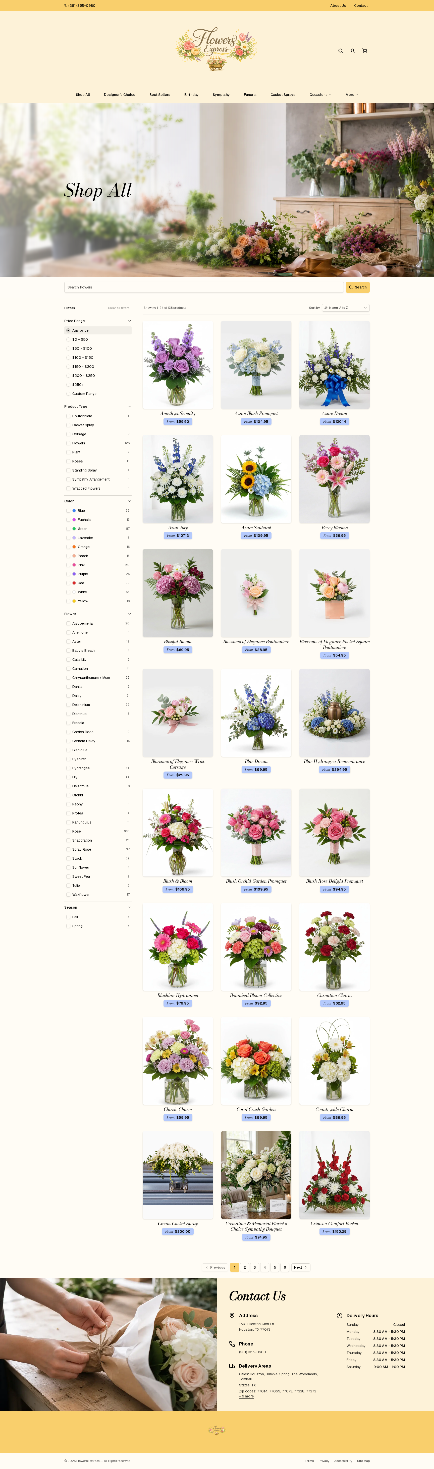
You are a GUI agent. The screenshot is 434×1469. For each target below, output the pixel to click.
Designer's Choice (119, 94)
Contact (361, 5)
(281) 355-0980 (81, 5)
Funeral (250, 94)
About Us (338, 5)
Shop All (83, 94)
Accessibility (343, 1461)
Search (361, 287)
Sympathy (221, 94)
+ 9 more (246, 1396)
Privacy (324, 1461)
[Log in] (353, 51)
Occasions (318, 94)
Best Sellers (159, 94)
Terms (309, 1461)
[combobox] (346, 308)
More (350, 94)
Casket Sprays (282, 94)
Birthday (191, 94)
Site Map (363, 1461)
